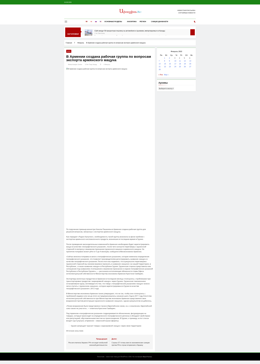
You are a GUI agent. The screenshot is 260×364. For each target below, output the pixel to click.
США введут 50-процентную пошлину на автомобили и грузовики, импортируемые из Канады (129, 31)
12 (185, 61)
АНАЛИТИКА (132, 21)
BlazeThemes (147, 356)
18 (180, 64)
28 (160, 69)
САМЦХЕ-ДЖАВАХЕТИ (159, 21)
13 (190, 61)
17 (175, 64)
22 (165, 67)
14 (160, 64)
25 (180, 67)
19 (185, 64)
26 (185, 67)
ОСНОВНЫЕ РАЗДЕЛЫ (113, 21)
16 (170, 64)
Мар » (166, 75)
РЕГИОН (143, 21)
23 (170, 67)
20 (190, 64)
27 (190, 67)
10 (175, 61)
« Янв (160, 75)
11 (180, 61)
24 (175, 67)
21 (160, 67)
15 (165, 64)
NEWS (69, 51)
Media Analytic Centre (75, 64)
